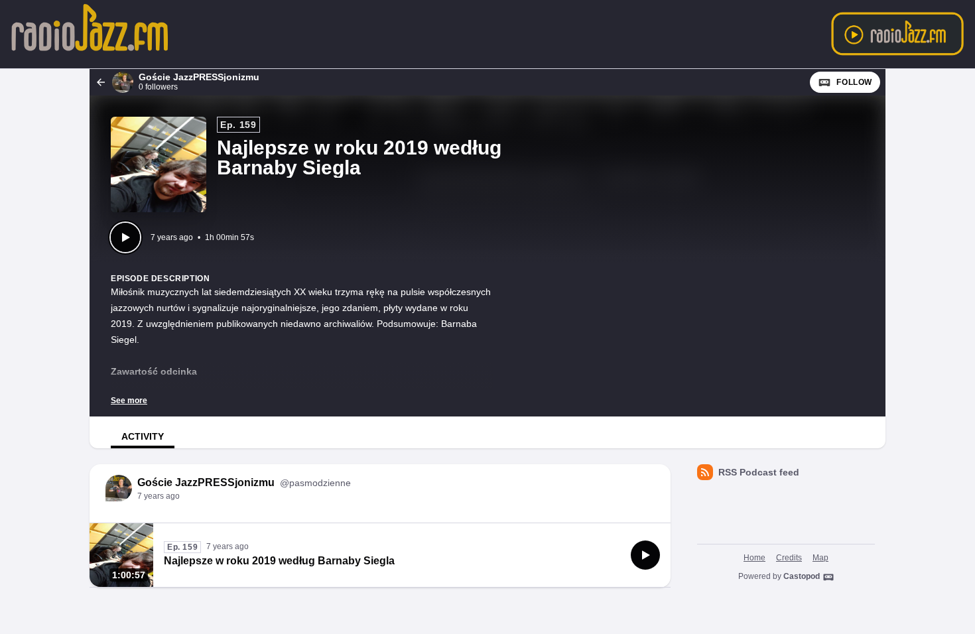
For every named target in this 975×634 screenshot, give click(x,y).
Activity (142, 436)
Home (754, 557)
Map (820, 557)
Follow (854, 82)
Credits (789, 557)
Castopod (801, 576)
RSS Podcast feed (758, 472)
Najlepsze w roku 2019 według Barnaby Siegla (279, 560)
